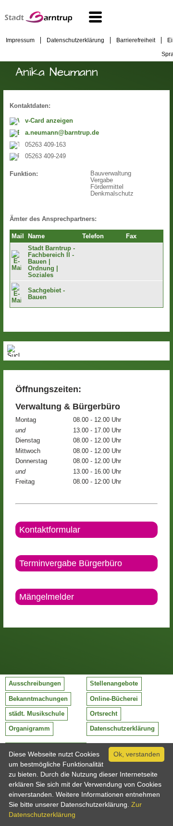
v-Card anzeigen (49, 120)
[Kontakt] (16, 613)
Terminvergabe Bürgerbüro (70, 563)
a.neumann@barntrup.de (62, 132)
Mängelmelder (46, 597)
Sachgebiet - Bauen (46, 294)
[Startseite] (38, 20)
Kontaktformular (49, 529)
